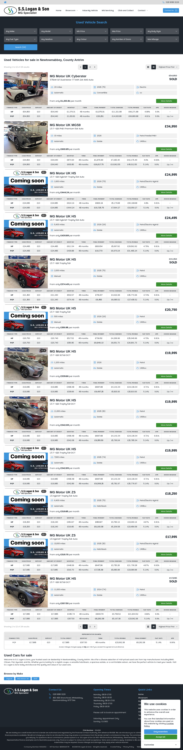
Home (141, 694)
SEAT (35, 678)
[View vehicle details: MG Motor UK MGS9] (26, 137)
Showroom (143, 698)
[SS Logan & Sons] (5, 2)
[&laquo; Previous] (80, 67)
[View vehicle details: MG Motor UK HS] (26, 183)
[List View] (153, 67)
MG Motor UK (23, 678)
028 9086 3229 (59, 694)
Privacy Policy (128, 747)
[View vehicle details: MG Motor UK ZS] (26, 501)
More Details (166, 101)
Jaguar (9, 678)
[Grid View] (148, 67)
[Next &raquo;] (94, 67)
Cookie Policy (115, 747)
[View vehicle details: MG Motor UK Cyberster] (26, 88)
